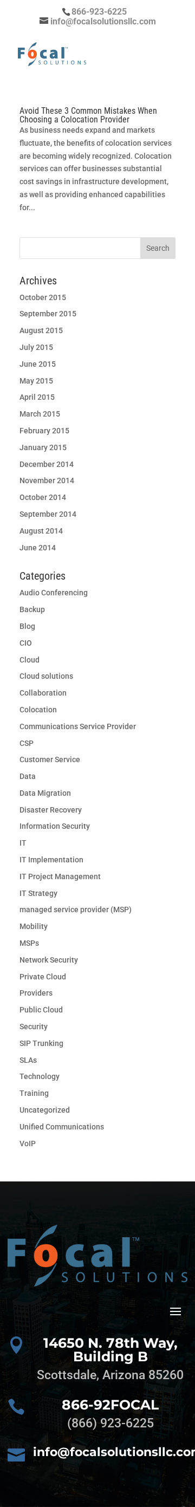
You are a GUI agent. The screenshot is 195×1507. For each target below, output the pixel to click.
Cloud (30, 659)
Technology (40, 1076)
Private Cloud (43, 976)
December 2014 (47, 464)
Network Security (49, 960)
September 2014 (48, 514)
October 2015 (43, 297)
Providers (36, 993)
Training (34, 1093)
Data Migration (45, 793)
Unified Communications (62, 1126)
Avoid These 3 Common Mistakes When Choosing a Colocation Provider (88, 115)
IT (23, 843)
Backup (32, 609)
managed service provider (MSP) (76, 909)
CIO (26, 643)
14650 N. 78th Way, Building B (110, 1350)
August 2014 (41, 531)
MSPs (29, 943)
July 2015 (36, 347)
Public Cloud (41, 1009)
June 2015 (38, 364)
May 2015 (36, 380)
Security (34, 1026)
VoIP (28, 1143)
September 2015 (48, 313)
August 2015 (41, 330)
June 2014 (38, 547)
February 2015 (44, 430)
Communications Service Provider (78, 726)
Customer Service (50, 759)
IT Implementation (51, 859)
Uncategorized (45, 1110)
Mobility (34, 926)
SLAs (28, 1060)
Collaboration (43, 692)
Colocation (38, 709)
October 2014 (43, 497)
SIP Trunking (41, 1043)
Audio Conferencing (54, 592)
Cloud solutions (46, 676)
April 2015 (37, 397)
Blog (27, 626)
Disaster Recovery (51, 810)
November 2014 (47, 480)
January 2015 (43, 447)
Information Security (55, 826)
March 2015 (40, 414)
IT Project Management (60, 876)
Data (28, 776)
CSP (27, 743)
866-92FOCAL (110, 1404)
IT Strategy (38, 893)
